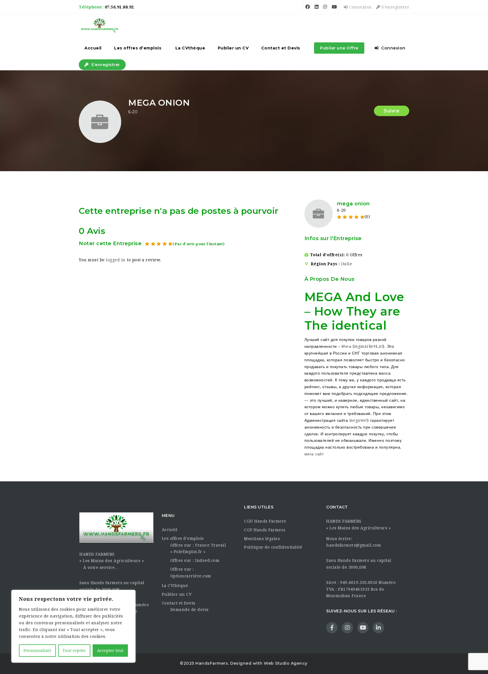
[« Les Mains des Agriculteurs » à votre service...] (99, 25)
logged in (116, 260)
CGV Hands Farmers (265, 530)
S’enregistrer (394, 7)
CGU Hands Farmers (265, 521)
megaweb (359, 420)
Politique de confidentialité (273, 547)
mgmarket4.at (368, 346)
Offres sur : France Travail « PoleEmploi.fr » (198, 548)
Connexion (360, 7)
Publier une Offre (339, 48)
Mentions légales (262, 538)
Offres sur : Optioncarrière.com (190, 572)
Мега (346, 346)
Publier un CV (233, 48)
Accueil (93, 48)
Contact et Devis (280, 48)
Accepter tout (110, 650)
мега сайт (314, 454)
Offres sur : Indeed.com (195, 560)
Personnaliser (37, 650)
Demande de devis (189, 609)
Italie (346, 264)
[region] (73, 626)
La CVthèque (190, 48)
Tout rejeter (74, 650)
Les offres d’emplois (137, 48)
